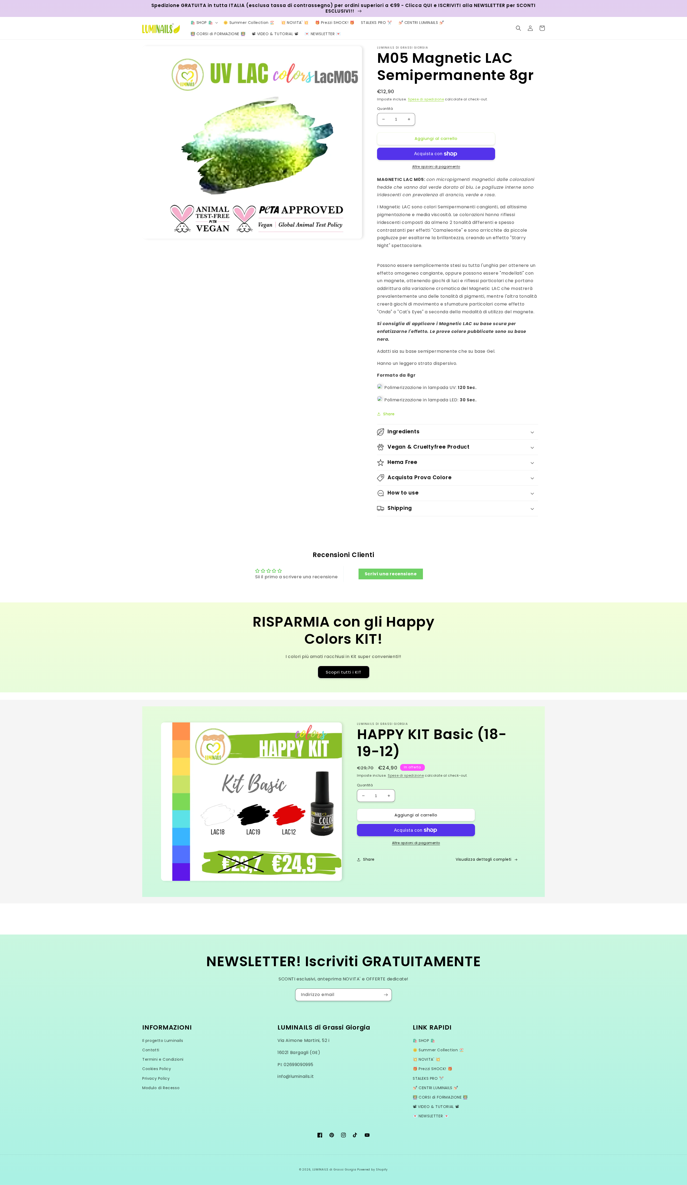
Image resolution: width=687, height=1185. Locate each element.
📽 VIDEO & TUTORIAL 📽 (436, 1106)
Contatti (150, 1050)
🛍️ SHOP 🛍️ (424, 1040)
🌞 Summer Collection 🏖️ (438, 1050)
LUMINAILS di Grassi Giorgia (334, 1170)
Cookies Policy (156, 1068)
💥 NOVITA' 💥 (426, 1059)
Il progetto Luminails (162, 1040)
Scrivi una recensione (391, 574)
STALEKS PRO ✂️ (428, 1078)
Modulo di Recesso (161, 1088)
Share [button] (389, 414)
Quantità (385, 108)
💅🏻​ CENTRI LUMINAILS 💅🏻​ (435, 1088)
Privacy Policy (156, 1078)
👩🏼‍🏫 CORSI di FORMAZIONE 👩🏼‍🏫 (440, 1097)
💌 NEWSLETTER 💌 (431, 1116)
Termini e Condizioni (163, 1059)
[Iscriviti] (386, 994)
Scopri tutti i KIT (343, 672)
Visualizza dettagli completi (483, 859)
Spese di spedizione (426, 99)
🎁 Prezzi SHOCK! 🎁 (432, 1068)
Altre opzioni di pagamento (436, 166)
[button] (203, 22)
